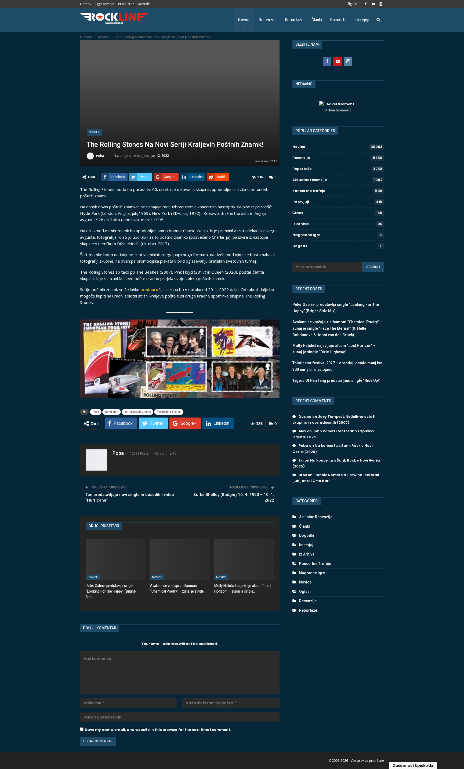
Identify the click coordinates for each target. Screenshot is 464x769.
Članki (316, 19)
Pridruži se (126, 4)
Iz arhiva (300, 223)
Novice (244, 19)
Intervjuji (361, 19)
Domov (85, 4)
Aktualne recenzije (309, 179)
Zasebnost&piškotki (413, 765)
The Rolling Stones (169, 411)
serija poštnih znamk (137, 411)
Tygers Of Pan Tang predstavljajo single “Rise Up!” (336, 380)
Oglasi (305, 591)
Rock (96, 411)
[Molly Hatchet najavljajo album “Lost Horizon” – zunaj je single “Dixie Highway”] (244, 559)
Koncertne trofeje (308, 190)
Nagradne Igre (306, 234)
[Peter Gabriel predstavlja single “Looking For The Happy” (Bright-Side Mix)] (115, 559)
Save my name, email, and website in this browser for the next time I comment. (158, 729)
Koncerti (337, 19)
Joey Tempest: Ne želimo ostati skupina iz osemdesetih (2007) (333, 419)
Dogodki (300, 245)
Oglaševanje (104, 4)
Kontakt (144, 4)
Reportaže (294, 19)
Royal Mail (111, 411)
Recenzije (268, 19)
